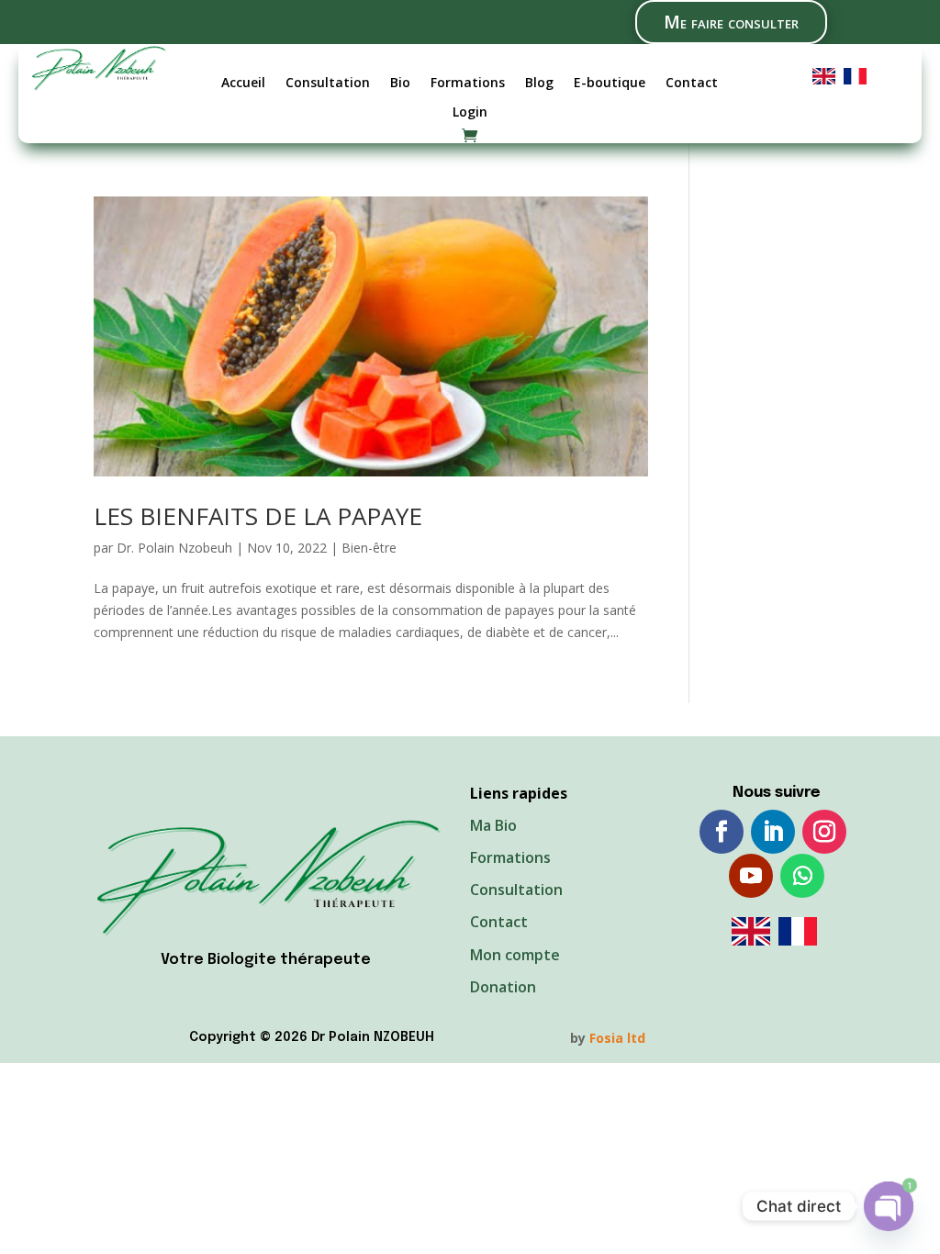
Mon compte (515, 955)
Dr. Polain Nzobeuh (174, 547)
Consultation (327, 83)
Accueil (243, 83)
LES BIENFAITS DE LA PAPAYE (258, 515)
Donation (503, 987)
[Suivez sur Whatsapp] (802, 876)
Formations (468, 83)
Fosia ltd (617, 1038)
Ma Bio (493, 825)
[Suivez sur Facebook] (721, 832)
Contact (692, 83)
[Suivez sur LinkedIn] (773, 832)
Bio (400, 83)
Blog (539, 83)
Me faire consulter (731, 22)
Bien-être (369, 547)
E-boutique (609, 83)
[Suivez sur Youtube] (751, 876)
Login (470, 112)
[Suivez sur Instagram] (824, 832)
